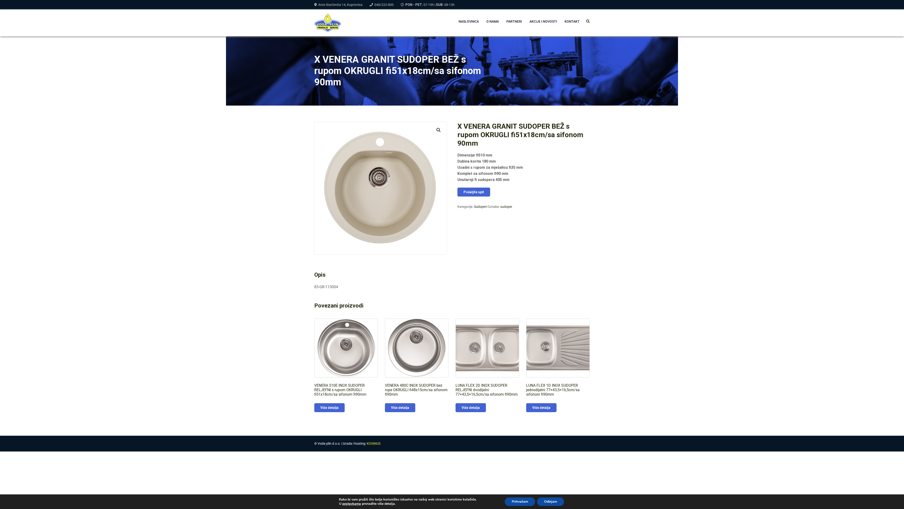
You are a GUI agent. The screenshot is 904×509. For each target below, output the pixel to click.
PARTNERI (514, 21)
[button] (438, 130)
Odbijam (550, 501)
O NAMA (492, 21)
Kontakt (572, 21)
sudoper (506, 207)
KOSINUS (373, 443)
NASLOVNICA (469, 21)
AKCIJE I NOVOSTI (543, 21)
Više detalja (329, 408)
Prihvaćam (520, 501)
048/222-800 (384, 5)
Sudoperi (480, 207)
